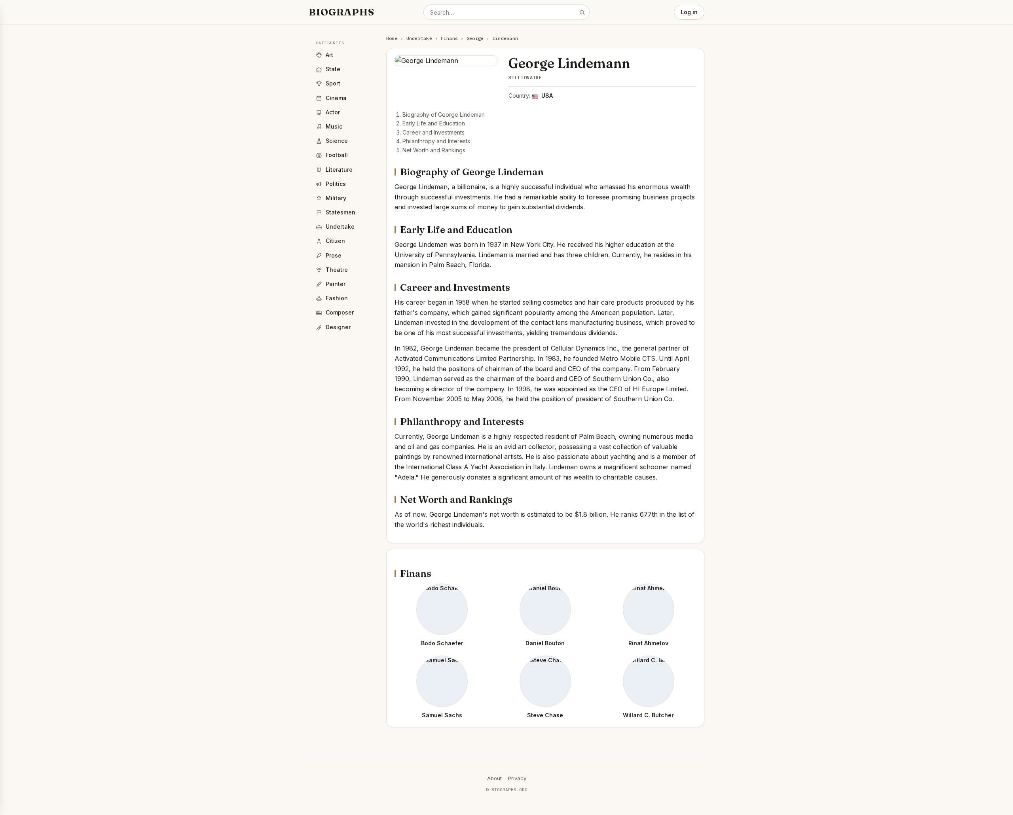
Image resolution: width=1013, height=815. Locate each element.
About (494, 778)
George (475, 38)
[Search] (582, 12)
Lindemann (505, 38)
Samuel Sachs (442, 715)
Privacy (517, 778)
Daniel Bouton (545, 643)
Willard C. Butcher (648, 715)
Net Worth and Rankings (433, 150)
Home (392, 38)
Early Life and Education (433, 123)
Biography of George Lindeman (443, 114)
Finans (449, 38)
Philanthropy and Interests (436, 141)
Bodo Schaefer (442, 643)
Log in (689, 12)
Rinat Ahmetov (648, 643)
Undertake (419, 38)
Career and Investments (433, 132)
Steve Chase (545, 715)
